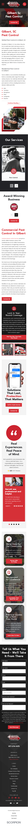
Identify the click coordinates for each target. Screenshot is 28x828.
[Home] (13, 4)
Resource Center (14, 778)
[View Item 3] (14, 524)
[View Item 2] (11, 524)
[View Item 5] (18, 524)
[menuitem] (14, 813)
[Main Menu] (3, 4)
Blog (14, 783)
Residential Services (14, 773)
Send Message (14, 727)
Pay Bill (14, 791)
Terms (14, 781)
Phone (3, 675)
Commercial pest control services (10, 238)
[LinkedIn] (19, 797)
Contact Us (14, 22)
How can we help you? (7, 703)
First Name (5, 661)
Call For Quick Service (13, 405)
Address (4, 689)
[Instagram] (12, 797)
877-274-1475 (14, 746)
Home (14, 766)
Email (3, 682)
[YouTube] (15, 797)
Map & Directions (14, 759)
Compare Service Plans (14, 771)
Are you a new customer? (8, 697)
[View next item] (16, 186)
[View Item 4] (16, 524)
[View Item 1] (9, 524)
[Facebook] (9, 797)
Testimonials (14, 786)
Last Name (5, 668)
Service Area (14, 776)
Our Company (14, 768)
